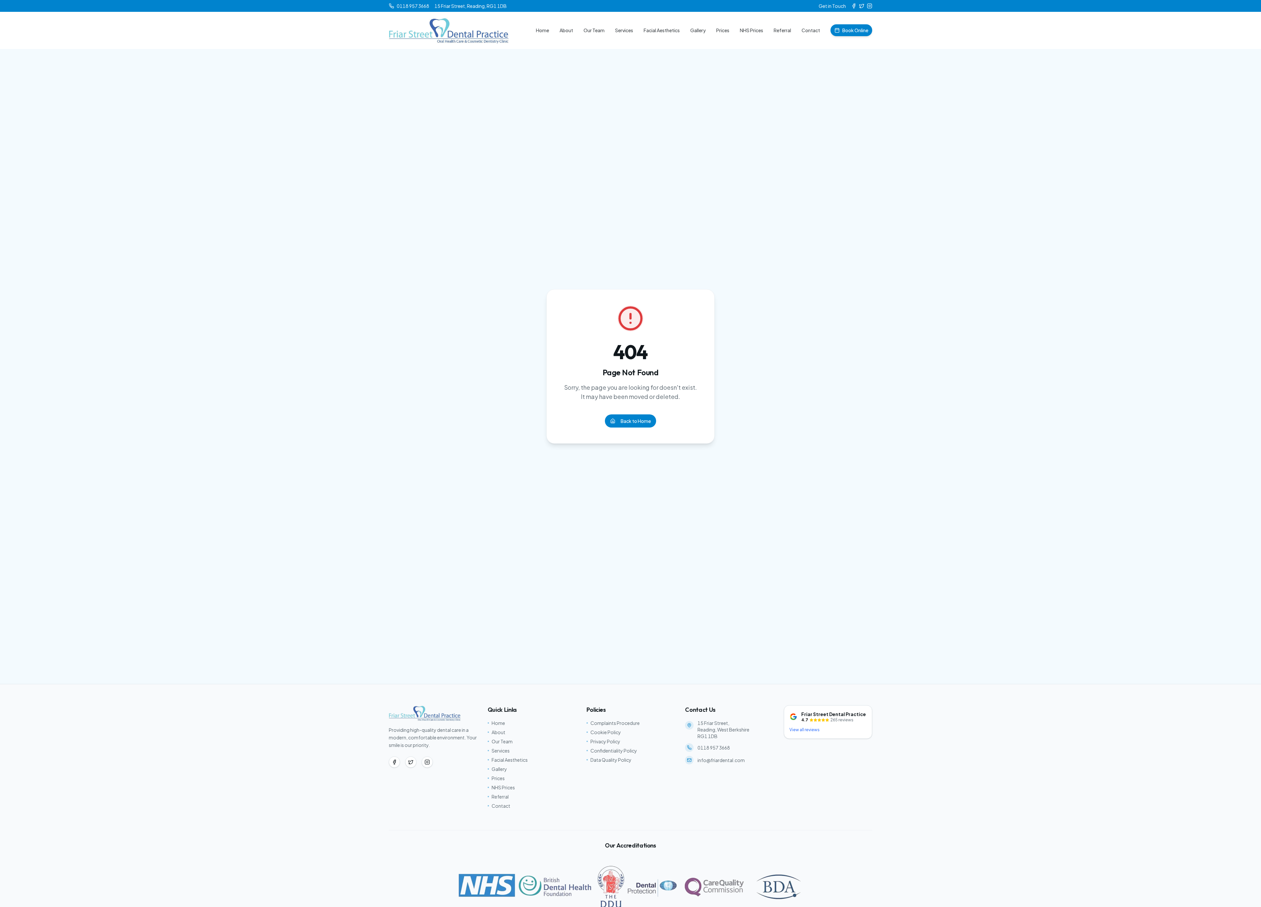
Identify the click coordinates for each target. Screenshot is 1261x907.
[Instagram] (869, 6)
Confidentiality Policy (613, 751)
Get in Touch (832, 6)
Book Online (855, 30)
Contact (811, 30)
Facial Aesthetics (662, 30)
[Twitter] (861, 6)
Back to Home (636, 421)
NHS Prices (751, 30)
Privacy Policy (605, 741)
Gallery (698, 30)
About (566, 30)
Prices (722, 30)
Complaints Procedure (615, 723)
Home (542, 30)
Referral (782, 30)
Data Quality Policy (610, 760)
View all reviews (804, 729)
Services (624, 30)
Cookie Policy (605, 732)
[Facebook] (853, 6)
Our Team (594, 30)
